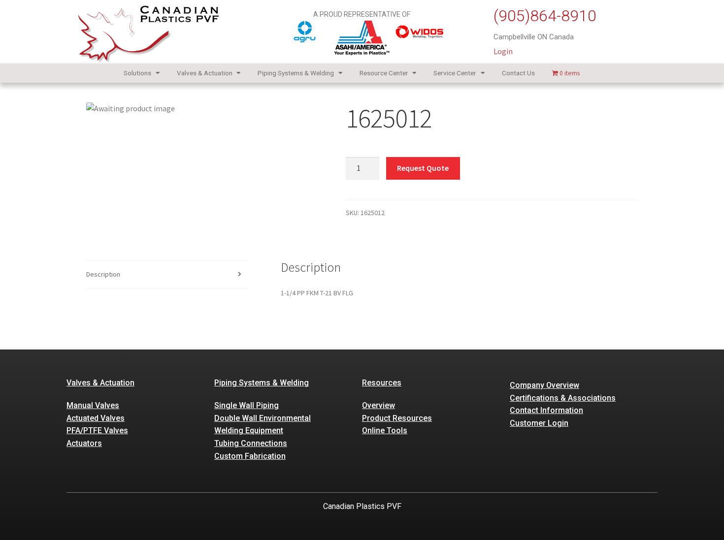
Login (503, 51)
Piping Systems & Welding (296, 73)
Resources (381, 382)
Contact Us (518, 73)
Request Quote (423, 168)
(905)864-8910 (545, 15)
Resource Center (384, 73)
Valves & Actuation (204, 73)
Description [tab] (103, 274)
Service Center (454, 73)
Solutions (137, 73)
